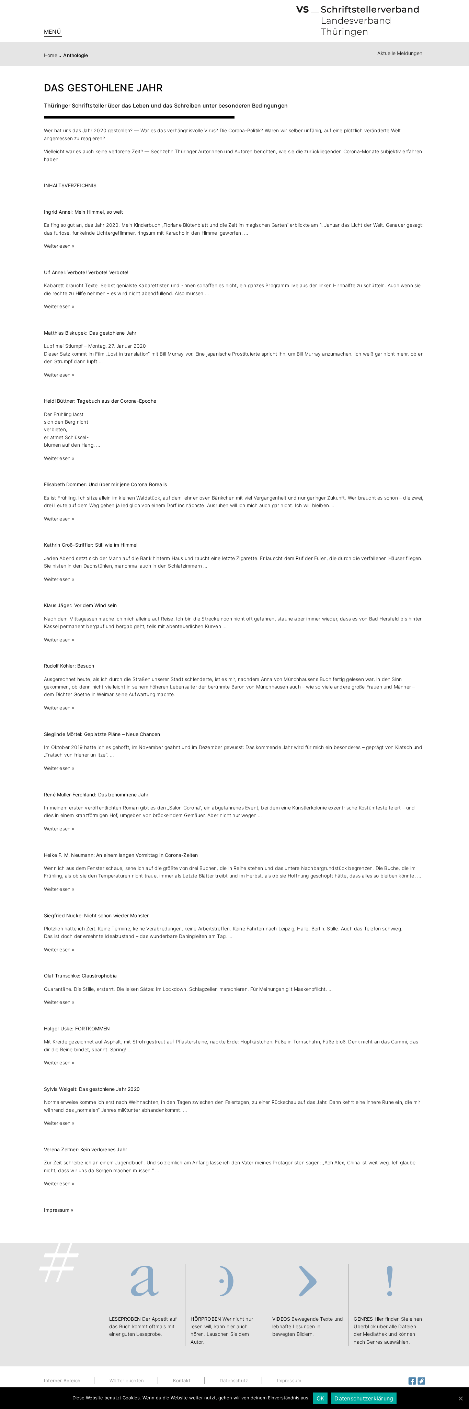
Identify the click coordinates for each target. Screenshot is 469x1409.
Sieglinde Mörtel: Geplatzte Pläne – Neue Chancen (102, 734)
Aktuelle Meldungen (399, 53)
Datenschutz (234, 1380)
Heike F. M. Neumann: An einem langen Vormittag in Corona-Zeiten (121, 855)
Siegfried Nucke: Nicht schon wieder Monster (96, 915)
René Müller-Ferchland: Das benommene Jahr (96, 794)
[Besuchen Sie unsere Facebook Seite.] (412, 1380)
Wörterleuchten (127, 1380)
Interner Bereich (62, 1380)
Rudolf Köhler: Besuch (69, 666)
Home (50, 55)
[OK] (460, 1398)
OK (320, 1398)
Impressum (289, 1380)
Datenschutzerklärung (363, 1398)
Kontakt (181, 1380)
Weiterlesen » (59, 246)
